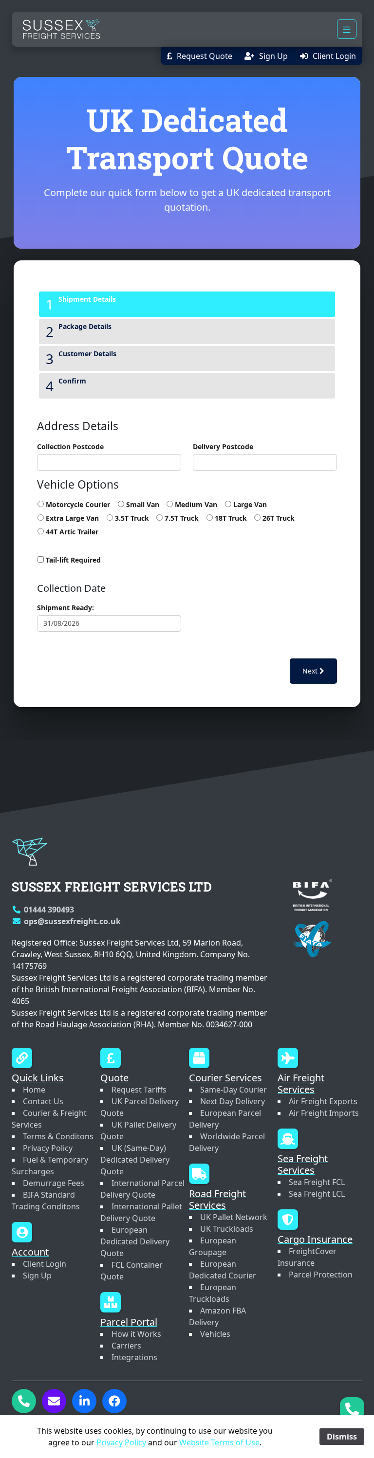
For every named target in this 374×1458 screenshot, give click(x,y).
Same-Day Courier (233, 1089)
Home (34, 1089)
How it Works (136, 1334)
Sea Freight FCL (317, 1182)
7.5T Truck (181, 518)
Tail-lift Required (72, 560)
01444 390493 (49, 909)
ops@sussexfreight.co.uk (72, 921)
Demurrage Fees (53, 1183)
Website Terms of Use (219, 1442)
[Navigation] (346, 29)
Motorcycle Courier (77, 504)
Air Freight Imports (324, 1113)
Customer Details (87, 353)
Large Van (248, 504)
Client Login (44, 1263)
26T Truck (278, 518)
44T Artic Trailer (71, 531)
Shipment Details (87, 299)
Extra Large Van (71, 518)
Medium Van (195, 504)
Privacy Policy (48, 1148)
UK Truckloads (226, 1228)
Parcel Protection (321, 1274)
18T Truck (229, 518)
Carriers (126, 1345)
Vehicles (215, 1334)
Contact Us (43, 1101)
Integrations (134, 1357)
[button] (200, 56)
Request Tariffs (139, 1089)
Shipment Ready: (65, 607)
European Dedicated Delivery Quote (134, 1241)
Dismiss (342, 1436)
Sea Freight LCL (317, 1193)
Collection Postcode (70, 446)
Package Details (85, 326)
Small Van (141, 504)
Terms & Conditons (58, 1136)
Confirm (72, 380)
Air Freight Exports (323, 1101)
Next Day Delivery (232, 1101)
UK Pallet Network (233, 1217)
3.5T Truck (131, 518)
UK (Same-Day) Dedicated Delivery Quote (134, 1160)
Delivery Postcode (223, 446)
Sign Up (37, 1275)
